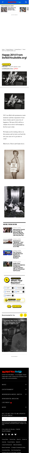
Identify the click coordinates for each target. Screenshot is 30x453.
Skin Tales (20, 71)
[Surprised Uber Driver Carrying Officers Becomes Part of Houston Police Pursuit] (14, 335)
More (4, 407)
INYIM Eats (17, 39)
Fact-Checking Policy (16, 450)
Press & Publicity (11, 442)
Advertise (4, 442)
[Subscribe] (25, 419)
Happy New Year (16, 306)
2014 (9, 306)
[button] (3, 2)
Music (16, 53)
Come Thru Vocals (19, 24)
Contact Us (24, 439)
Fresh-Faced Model (17, 30)
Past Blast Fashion (7, 65)
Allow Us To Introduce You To (10, 21)
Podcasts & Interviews (8, 68)
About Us (19, 439)
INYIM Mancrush (7, 42)
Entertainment (6, 27)
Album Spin (15, 18)
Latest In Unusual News (7, 5)
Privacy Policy (5, 439)
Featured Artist (16, 27)
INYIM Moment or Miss (8, 44)
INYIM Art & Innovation (15, 33)
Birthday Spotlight (7, 24)
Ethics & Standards (6, 447)
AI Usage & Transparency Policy (18, 447)
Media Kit (18, 442)
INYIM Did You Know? (8, 39)
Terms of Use (12, 439)
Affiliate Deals (6, 18)
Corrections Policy (6, 450)
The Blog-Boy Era (21, 74)
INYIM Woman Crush (20, 47)
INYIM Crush (16, 36)
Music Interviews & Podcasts (10, 56)
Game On (5, 33)
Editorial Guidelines (17, 444)
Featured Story (6, 30)
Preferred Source (21, 68)
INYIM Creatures (7, 36)
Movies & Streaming (7, 53)
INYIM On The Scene (20, 45)
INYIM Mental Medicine (18, 42)
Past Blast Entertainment (9, 62)
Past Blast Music (19, 65)
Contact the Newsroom (7, 444)
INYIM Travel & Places (8, 47)
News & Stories (20, 59)
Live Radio (6, 402)
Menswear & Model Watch (9, 50)
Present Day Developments (9, 71)
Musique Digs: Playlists (8, 59)
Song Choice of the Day (8, 74)
